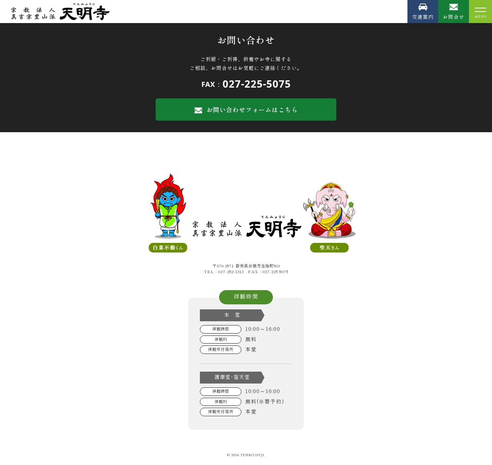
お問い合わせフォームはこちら (252, 109)
